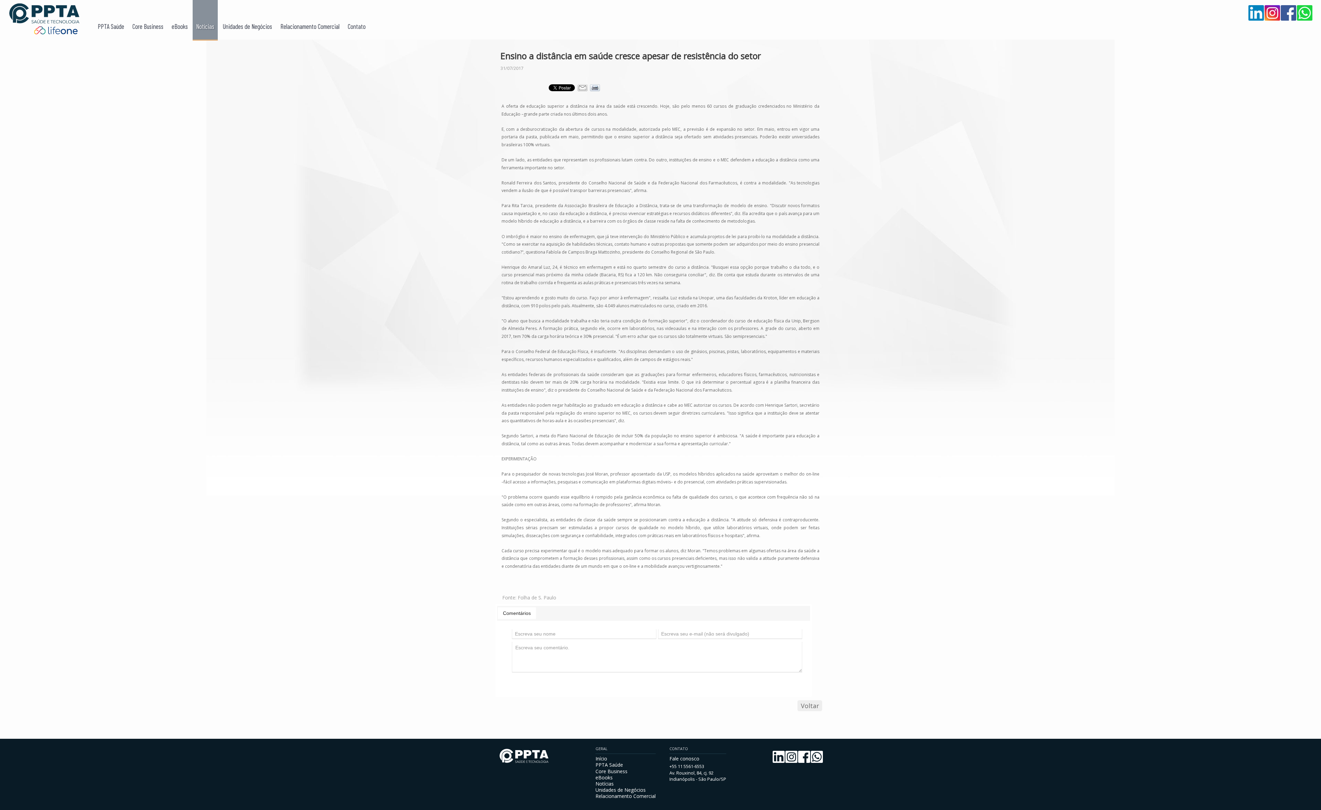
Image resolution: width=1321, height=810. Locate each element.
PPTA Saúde (111, 26)
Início (601, 758)
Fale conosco (684, 758)
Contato (357, 26)
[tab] (517, 613)
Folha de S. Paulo (537, 597)
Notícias (205, 26)
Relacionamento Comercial (310, 26)
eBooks (180, 26)
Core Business (147, 26)
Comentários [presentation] (517, 613)
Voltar (810, 706)
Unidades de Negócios (247, 26)
